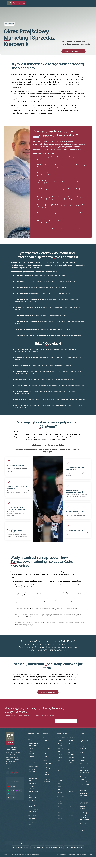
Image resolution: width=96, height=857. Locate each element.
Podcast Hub (83, 798)
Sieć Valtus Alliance (32, 819)
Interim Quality (48, 777)
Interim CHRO (47, 749)
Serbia (59, 760)
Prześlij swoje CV (84, 813)
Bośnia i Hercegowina (71, 753)
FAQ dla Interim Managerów (84, 823)
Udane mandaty (82, 756)
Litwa (69, 743)
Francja (60, 780)
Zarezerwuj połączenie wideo (72, 51)
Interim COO (47, 746)
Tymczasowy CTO (47, 752)
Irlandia (70, 788)
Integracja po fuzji (32, 775)
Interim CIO (47, 756)
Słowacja (60, 748)
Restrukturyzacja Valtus (33, 823)
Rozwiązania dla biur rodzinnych (33, 810)
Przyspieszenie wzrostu (33, 779)
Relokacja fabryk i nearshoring (33, 792)
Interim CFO (47, 743)
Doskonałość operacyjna (32, 801)
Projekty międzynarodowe (34, 796)
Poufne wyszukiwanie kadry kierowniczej (32, 750)
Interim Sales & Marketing (47, 780)
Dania (69, 782)
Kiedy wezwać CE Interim (84, 741)
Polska (59, 740)
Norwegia (70, 779)
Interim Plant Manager (47, 764)
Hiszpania (60, 789)
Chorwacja (61, 763)
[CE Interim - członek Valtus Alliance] (15, 738)
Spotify (12, 790)
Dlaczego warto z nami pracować (84, 746)
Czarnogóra (71, 757)
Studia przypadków (83, 780)
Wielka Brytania (70, 772)
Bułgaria (60, 757)
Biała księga (83, 777)
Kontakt (82, 831)
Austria (60, 774)
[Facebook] (16, 772)
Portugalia (70, 791)
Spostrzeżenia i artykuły (84, 785)
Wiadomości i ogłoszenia (84, 789)
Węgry (59, 751)
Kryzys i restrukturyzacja (33, 765)
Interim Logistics (46, 773)
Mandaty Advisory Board (33, 757)
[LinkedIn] (7, 772)
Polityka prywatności (61, 854)
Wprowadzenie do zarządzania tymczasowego (84, 772)
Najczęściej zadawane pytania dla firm (84, 761)
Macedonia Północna (71, 761)
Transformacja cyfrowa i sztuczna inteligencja (33, 785)
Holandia (60, 783)
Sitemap (90, 854)
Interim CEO (47, 740)
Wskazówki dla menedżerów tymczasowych (84, 817)
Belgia (59, 786)
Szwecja (70, 776)
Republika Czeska (60, 744)
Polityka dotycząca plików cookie (77, 854)
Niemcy (60, 771)
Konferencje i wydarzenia (83, 794)
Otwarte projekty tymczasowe (83, 808)
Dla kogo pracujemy (83, 751)
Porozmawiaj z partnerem (66, 721)
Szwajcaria (61, 777)
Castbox (12, 797)
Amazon (12, 794)
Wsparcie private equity (33, 805)
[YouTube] (12, 772)
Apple (19, 790)
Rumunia (60, 754)
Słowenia (70, 740)
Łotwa (69, 746)
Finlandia (70, 785)
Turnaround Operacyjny (32, 770)
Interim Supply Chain (48, 768)
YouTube (12, 786)
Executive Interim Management (33, 744)
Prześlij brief (85, 721)
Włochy (60, 792)
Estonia (70, 749)
